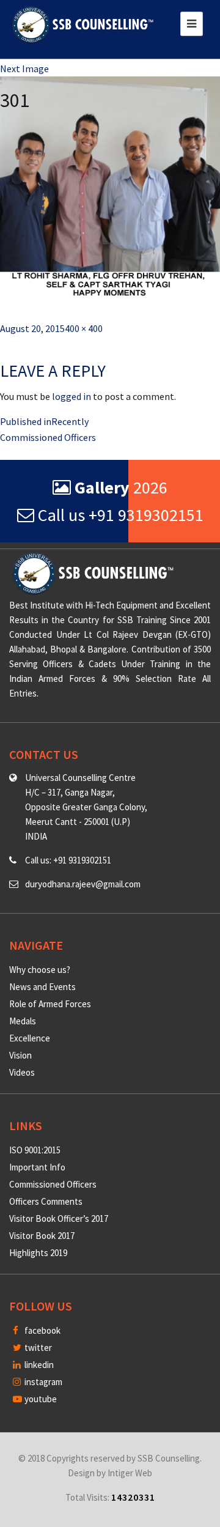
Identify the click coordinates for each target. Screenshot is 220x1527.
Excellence (29, 1038)
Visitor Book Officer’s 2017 (58, 1218)
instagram (42, 1382)
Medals (22, 1021)
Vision (20, 1055)
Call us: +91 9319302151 (68, 860)
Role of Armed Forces (50, 1004)
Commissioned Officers (53, 1184)
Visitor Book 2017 (42, 1235)
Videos (22, 1072)
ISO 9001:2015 (35, 1150)
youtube (40, 1399)
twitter (37, 1347)
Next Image (24, 68)
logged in (71, 396)
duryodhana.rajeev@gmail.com (83, 884)
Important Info (37, 1167)
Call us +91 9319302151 (119, 515)
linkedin (38, 1364)
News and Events (42, 987)
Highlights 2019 (38, 1253)
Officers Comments (45, 1201)
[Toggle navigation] (191, 24)
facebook (42, 1330)
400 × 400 (84, 328)
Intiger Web (130, 1473)
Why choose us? (39, 969)
